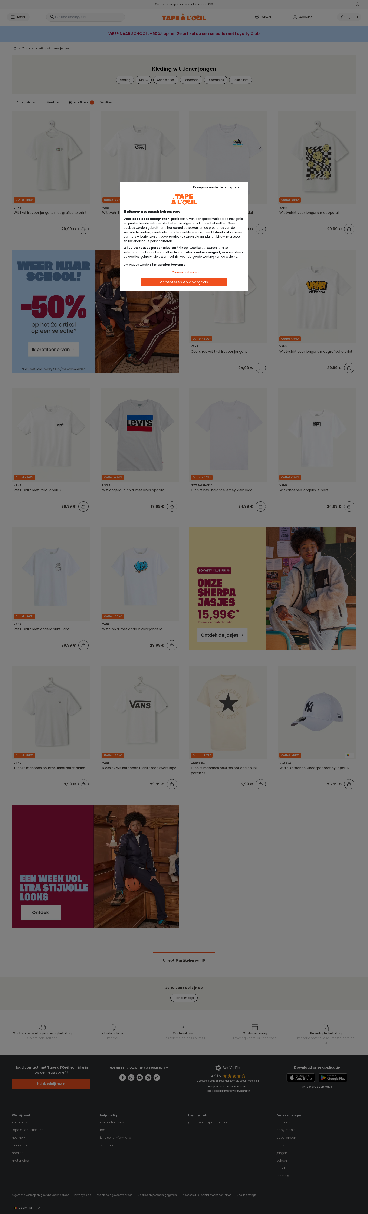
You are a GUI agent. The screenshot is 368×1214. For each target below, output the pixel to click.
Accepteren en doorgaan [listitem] (184, 282)
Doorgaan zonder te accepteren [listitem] (217, 187)
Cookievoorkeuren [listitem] (185, 272)
